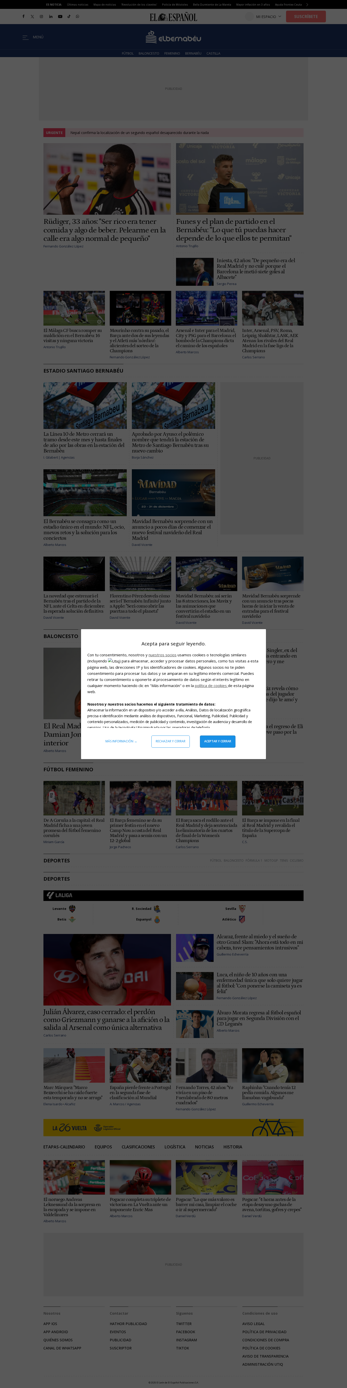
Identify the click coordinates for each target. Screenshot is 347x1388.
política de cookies (211, 685)
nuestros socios (163, 654)
